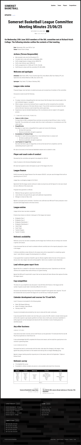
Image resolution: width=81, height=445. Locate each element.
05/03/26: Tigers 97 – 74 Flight (12, 414)
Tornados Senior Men (46, 411)
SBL (45, 33)
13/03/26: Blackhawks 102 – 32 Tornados (14, 409)
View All (13, 15)
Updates (53, 5)
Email (75, 439)
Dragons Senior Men (46, 409)
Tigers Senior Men (45, 412)
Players (65, 5)
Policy (42, 33)
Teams (59, 5)
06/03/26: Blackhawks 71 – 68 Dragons (14, 412)
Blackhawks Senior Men (46, 407)
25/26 (39, 33)
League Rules (53, 439)
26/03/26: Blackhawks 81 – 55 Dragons (14, 407)
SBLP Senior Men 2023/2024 (11, 431)
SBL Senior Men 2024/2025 (11, 429)
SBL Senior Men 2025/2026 (11, 425)
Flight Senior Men (45, 414)
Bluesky (71, 439)
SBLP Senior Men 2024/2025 (11, 427)
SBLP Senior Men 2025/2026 (11, 424)
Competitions (72, 5)
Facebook (67, 439)
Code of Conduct (60, 439)
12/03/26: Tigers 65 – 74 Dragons (13, 411)
